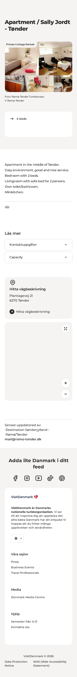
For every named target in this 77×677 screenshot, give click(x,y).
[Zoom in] (65, 383)
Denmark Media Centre (28, 597)
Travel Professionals (25, 573)
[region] (38, 361)
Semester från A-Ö (24, 621)
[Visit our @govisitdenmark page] (50, 478)
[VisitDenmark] (24, 497)
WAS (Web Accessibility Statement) (50, 663)
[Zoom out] (65, 394)
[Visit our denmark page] (15, 478)
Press (15, 562)
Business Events (22, 567)
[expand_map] (65, 328)
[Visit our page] (26, 478)
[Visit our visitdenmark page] (38, 478)
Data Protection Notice (16, 663)
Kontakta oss (20, 627)
